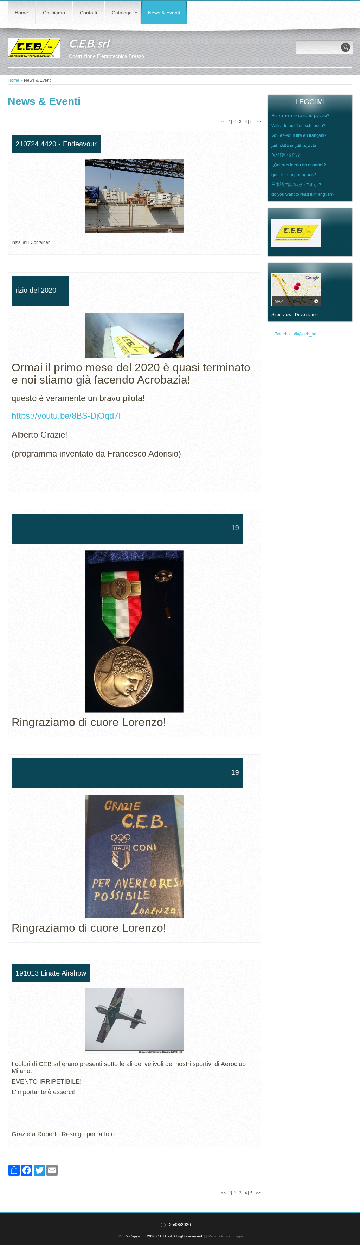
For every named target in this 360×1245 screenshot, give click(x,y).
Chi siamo (54, 12)
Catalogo (122, 12)
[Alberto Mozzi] (13, 423)
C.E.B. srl (89, 43)
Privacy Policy (219, 1236)
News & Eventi (164, 12)
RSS (121, 1236)
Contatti (88, 12)
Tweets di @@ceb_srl (295, 334)
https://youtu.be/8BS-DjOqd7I (66, 415)
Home (21, 12)
